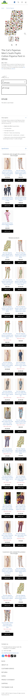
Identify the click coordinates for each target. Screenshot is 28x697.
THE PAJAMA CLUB (7, 687)
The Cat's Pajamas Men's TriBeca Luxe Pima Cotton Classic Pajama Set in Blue (21, 507)
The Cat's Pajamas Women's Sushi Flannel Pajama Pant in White (20, 335)
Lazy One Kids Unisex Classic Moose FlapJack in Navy (7, 199)
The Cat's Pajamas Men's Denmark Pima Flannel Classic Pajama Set (7, 393)
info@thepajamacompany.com (11, 653)
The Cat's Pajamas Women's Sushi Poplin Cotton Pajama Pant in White (20, 173)
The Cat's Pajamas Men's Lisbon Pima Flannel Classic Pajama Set (20, 365)
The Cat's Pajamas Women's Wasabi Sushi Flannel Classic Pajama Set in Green (20, 282)
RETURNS (4, 672)
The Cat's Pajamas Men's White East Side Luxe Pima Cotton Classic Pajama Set (7, 422)
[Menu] (26, 2)
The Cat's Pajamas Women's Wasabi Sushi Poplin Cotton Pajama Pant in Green (7, 282)
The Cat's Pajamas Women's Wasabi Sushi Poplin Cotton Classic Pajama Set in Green (20, 309)
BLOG (3, 661)
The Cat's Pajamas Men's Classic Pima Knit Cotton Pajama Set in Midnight (20, 478)
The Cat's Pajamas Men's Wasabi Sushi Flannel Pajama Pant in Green (7, 255)
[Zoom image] (25, 34)
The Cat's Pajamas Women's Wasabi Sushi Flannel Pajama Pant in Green (7, 336)
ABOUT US (4, 665)
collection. (13, 68)
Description (5, 118)
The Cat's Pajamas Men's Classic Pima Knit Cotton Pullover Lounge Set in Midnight (7, 507)
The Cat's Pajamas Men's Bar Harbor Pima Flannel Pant (20, 535)
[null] (12, 45)
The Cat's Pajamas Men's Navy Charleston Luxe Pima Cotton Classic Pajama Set (7, 536)
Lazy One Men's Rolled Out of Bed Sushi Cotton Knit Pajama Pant (7, 625)
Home (2, 8)
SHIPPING (4, 683)
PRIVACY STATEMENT (8, 679)
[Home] (3, 2)
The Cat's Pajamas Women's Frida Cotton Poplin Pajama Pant (20, 421)
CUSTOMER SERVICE (7, 668)
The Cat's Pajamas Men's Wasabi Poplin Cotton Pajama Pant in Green (20, 451)
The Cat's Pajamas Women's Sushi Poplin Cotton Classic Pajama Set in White (7, 173)
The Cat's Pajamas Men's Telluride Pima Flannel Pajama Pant (7, 450)
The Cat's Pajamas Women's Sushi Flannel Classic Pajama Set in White (7, 309)
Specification (5, 148)
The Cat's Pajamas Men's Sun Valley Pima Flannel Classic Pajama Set (20, 393)
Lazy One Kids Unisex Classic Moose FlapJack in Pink (7, 224)
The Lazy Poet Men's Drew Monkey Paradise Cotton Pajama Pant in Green (7, 478)
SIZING (3, 676)
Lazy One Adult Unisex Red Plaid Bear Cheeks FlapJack (20, 199)
